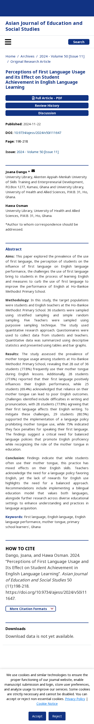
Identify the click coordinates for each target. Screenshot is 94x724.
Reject (57, 716)
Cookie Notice (47, 703)
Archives (27, 56)
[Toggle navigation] (8, 41)
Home (10, 56)
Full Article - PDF (48, 98)
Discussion (47, 113)
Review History (47, 105)
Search (78, 42)
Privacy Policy (75, 699)
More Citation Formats (29, 609)
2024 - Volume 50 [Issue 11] (61, 56)
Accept (37, 716)
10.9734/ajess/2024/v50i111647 (37, 132)
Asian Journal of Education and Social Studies (44, 26)
